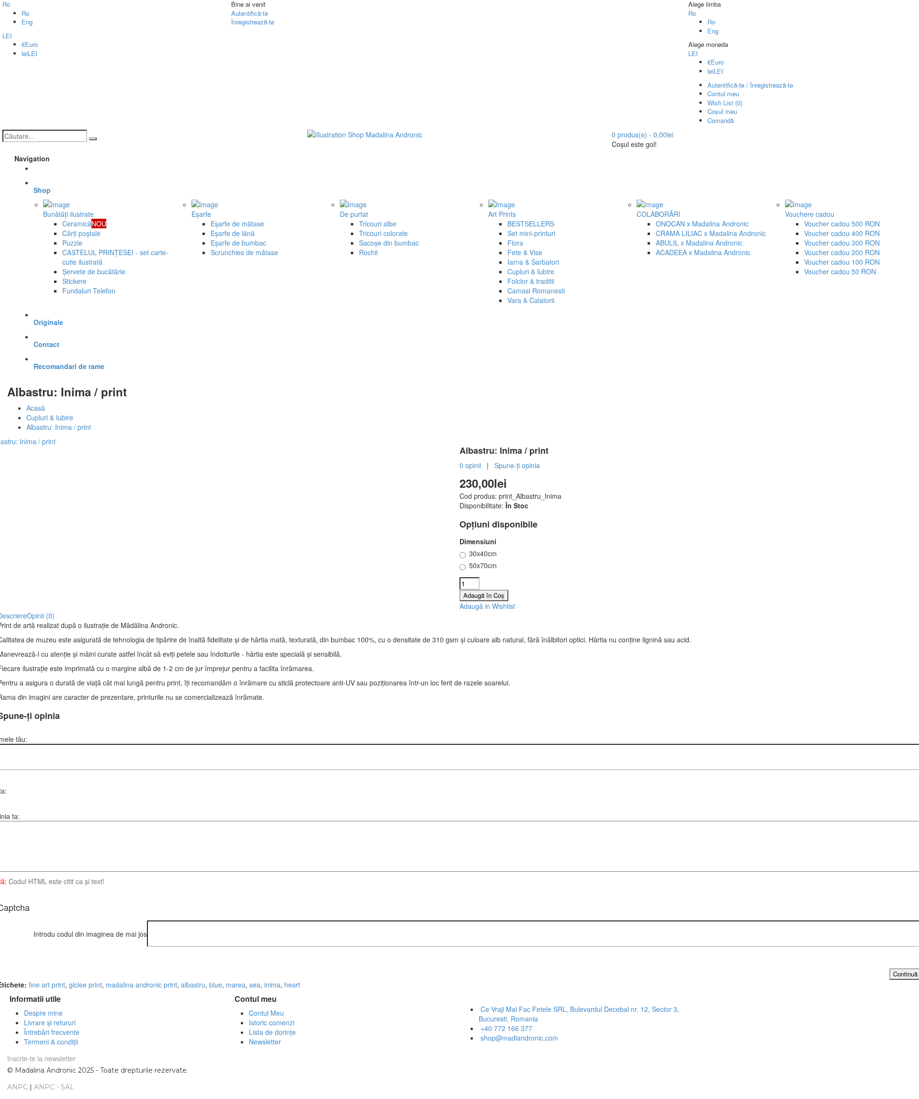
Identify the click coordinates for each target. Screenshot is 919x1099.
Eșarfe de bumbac (238, 242)
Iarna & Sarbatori (533, 262)
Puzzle (72, 242)
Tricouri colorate (383, 233)
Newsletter (265, 1041)
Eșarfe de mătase (237, 223)
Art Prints (502, 214)
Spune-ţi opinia (517, 465)
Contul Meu (266, 1013)
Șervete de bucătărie (93, 271)
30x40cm (483, 553)
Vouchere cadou (809, 214)
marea (236, 984)
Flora (515, 242)
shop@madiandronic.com (519, 1038)
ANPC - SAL (54, 1087)
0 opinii (470, 465)
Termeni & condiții (51, 1041)
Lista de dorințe (272, 1032)
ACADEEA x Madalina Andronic (703, 252)
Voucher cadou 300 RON (842, 242)
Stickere (74, 281)
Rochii (368, 252)
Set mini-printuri (531, 233)
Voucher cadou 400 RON (842, 233)
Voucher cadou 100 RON (842, 262)
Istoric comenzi (271, 1022)
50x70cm (483, 565)
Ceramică (84, 223)
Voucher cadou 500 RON (842, 223)
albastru (193, 984)
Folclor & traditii (530, 281)
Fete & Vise (524, 252)
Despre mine (43, 1013)
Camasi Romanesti (536, 290)
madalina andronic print (141, 984)
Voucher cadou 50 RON (840, 271)
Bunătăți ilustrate (68, 214)
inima (272, 984)
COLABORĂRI (658, 214)
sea (254, 984)
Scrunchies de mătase (244, 252)
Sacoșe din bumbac (389, 242)
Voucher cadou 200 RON (842, 252)
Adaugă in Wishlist (487, 606)
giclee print (85, 984)
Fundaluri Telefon (88, 290)
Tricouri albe (377, 223)
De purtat (354, 214)
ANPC (17, 1087)
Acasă (35, 408)
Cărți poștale (81, 233)
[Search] (93, 138)
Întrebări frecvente (51, 1032)
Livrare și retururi (50, 1022)
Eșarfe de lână (233, 233)
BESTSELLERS (530, 223)
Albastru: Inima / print (58, 427)
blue (215, 984)
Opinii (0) (41, 615)
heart (292, 984)
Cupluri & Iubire (530, 271)
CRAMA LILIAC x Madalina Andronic (711, 233)
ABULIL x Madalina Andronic (699, 242)
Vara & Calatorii (530, 300)
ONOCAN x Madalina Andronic (702, 223)
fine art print (47, 984)
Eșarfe (201, 214)
